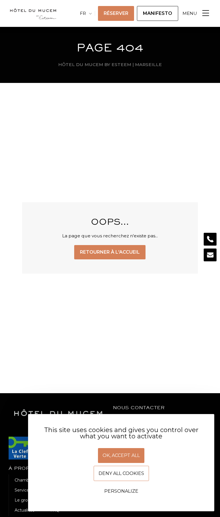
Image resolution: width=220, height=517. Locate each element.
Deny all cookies (121, 473)
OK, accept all (121, 455)
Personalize (121, 491)
